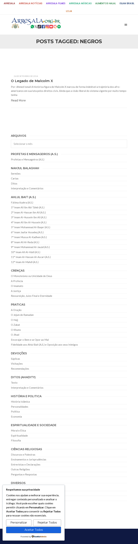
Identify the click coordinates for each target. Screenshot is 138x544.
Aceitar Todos (34, 529)
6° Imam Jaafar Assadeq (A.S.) (27, 232)
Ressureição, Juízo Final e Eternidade (31, 295)
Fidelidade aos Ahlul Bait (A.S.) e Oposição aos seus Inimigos (44, 344)
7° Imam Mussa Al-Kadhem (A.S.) (29, 237)
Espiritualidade (19, 435)
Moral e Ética (18, 430)
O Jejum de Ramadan (22, 314)
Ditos (14, 183)
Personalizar (18, 522)
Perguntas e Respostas (24, 474)
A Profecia (17, 281)
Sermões (16, 173)
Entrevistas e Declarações (25, 464)
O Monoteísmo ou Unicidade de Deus (31, 275)
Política (15, 411)
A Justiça (16, 290)
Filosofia (16, 440)
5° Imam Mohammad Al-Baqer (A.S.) (30, 227)
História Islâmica (20, 401)
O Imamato (17, 285)
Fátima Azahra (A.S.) (22, 202)
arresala (9, 3)
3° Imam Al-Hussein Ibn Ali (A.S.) (28, 217)
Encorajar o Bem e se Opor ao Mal (30, 339)
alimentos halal (105, 3)
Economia (16, 416)
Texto (14, 382)
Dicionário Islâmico (22, 493)
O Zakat (15, 324)
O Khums (16, 329)
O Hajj (14, 319)
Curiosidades (18, 488)
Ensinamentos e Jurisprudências (28, 459)
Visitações (17, 363)
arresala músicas (80, 3)
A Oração (16, 309)
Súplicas (15, 358)
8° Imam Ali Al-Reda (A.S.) (25, 242)
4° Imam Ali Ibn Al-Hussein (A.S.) (28, 222)
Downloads (17, 498)
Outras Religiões (20, 469)
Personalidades (19, 406)
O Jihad (15, 334)
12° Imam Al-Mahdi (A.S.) (25, 262)
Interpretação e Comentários (27, 188)
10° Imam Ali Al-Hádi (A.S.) (25, 252)
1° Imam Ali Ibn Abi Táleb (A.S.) (27, 207)
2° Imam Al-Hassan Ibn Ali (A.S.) (28, 212)
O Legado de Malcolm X (32, 81)
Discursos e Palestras (23, 454)
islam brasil (126, 3)
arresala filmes (55, 3)
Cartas (15, 178)
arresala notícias (30, 3)
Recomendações (20, 368)
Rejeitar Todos (47, 522)
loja (69, 11)
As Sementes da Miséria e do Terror (36, 58)
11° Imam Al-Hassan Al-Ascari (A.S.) (31, 256)
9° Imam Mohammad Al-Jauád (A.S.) (30, 247)
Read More (18, 100)
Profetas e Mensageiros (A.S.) (27, 159)
